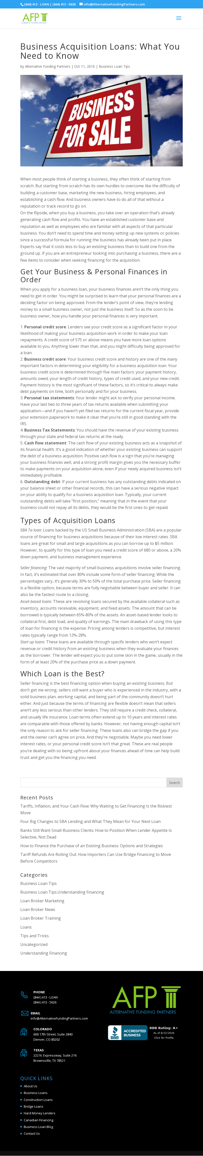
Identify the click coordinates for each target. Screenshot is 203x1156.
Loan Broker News (37, 909)
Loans (26, 927)
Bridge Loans (33, 1106)
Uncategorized (34, 944)
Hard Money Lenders (39, 1113)
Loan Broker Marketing (42, 901)
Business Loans (36, 1093)
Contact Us (32, 1133)
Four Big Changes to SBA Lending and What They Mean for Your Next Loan (90, 821)
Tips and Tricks (34, 935)
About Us (30, 1086)
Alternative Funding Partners (47, 66)
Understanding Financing (43, 953)
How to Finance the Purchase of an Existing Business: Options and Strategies (91, 845)
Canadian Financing (38, 1120)
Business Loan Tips (114, 66)
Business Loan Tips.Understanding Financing (62, 892)
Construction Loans (38, 1099)
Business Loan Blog (38, 1127)
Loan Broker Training (40, 918)
